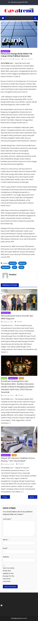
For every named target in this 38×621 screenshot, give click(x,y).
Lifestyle (4, 378)
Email (5, 548)
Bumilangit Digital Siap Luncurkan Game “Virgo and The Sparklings (33, 497)
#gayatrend (5, 267)
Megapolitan (5, 51)
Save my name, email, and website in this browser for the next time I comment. (8, 574)
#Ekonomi (22, 263)
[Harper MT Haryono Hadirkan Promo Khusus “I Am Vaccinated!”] (19, 440)
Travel (21, 378)
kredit (21, 267)
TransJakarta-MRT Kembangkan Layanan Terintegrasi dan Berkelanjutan (6, 497)
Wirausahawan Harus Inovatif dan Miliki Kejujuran (17, 317)
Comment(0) (28, 59)
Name (5, 540)
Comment (7, 519)
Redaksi (17, 59)
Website (6, 557)
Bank (14, 267)
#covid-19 (13, 263)
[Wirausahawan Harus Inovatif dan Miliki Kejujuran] (19, 299)
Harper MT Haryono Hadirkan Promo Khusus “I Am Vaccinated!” (18, 459)
